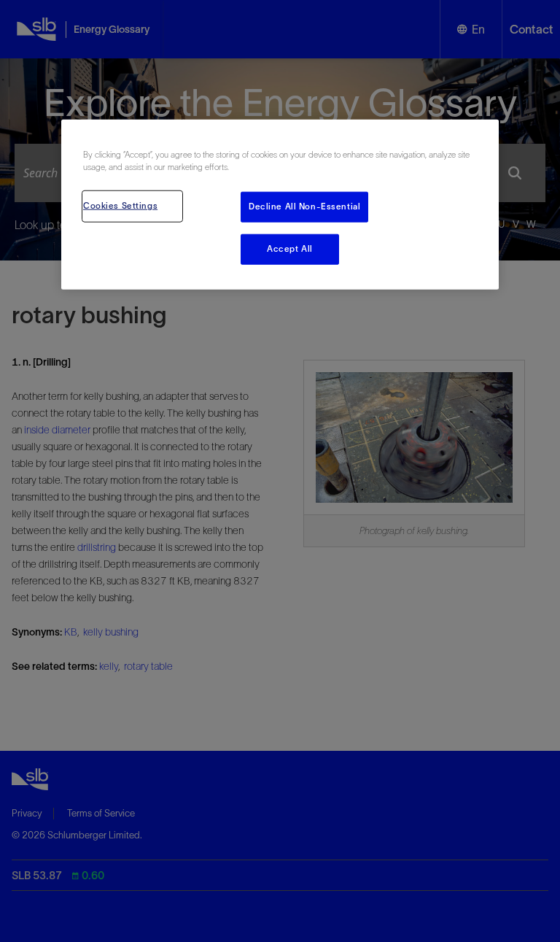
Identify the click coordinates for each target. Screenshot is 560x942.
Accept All (290, 248)
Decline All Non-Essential (304, 205)
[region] (280, 204)
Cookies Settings (120, 205)
